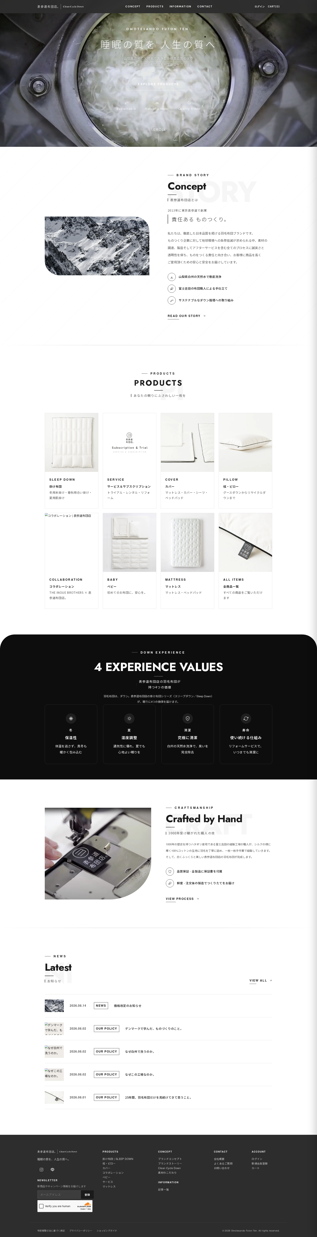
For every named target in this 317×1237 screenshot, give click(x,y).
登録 (87, 1194)
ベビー (106, 1177)
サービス (108, 1182)
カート (256, 1168)
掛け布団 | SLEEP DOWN (118, 1159)
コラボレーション (113, 1172)
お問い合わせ (222, 1168)
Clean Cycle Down (169, 1168)
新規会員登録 (260, 1163)
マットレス (109, 1186)
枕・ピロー (109, 1163)
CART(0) (274, 6)
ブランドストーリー (170, 1163)
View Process (180, 899)
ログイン (260, 6)
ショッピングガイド (107, 1230)
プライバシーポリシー (80, 1230)
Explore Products (158, 84)
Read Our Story (184, 316)
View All (258, 980)
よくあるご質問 (223, 1163)
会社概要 (219, 1159)
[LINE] (52, 1170)
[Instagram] (41, 1170)
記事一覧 (163, 1189)
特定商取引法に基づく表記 (51, 1230)
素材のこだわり (167, 1172)
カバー (106, 1168)
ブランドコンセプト (170, 1159)
